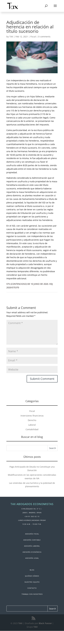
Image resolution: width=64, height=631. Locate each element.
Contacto (32, 588)
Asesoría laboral (32, 546)
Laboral (32, 424)
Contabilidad (32, 429)
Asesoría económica (32, 552)
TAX (11, 36)
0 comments (44, 36)
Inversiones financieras (32, 415)
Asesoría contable (32, 540)
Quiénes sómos (32, 576)
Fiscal (33, 36)
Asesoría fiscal (32, 534)
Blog (32, 570)
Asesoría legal (32, 558)
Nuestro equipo (32, 582)
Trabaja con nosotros (32, 594)
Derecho (32, 420)
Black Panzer (45, 623)
